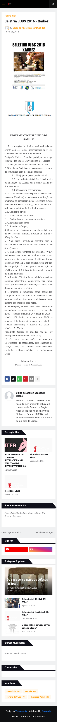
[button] (3, 4)
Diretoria (30, 691)
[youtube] (16, 549)
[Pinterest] (25, 379)
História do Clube (12, 491)
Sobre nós (25, 716)
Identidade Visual (39, 697)
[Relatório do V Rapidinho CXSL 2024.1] (12, 616)
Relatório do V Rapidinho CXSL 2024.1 (35, 613)
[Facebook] (7, 379)
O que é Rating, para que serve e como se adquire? (36, 626)
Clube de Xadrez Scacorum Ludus (30, 394)
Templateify (21, 711)
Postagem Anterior (12, 532)
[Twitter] (13, 379)
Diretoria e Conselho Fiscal (39, 456)
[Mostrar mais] (37, 379)
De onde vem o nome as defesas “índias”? (27, 582)
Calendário (13, 691)
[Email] (31, 379)
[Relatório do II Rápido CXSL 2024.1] (12, 603)
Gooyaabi (46, 711)
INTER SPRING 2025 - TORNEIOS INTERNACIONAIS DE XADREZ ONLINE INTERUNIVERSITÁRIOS (15, 460)
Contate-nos (39, 716)
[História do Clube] (16, 481)
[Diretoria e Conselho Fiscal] (41, 445)
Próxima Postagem (45, 532)
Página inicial (11, 16)
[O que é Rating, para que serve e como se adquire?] (12, 628)
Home (15, 716)
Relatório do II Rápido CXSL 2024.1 (34, 601)
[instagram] (40, 549)
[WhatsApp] (19, 379)
